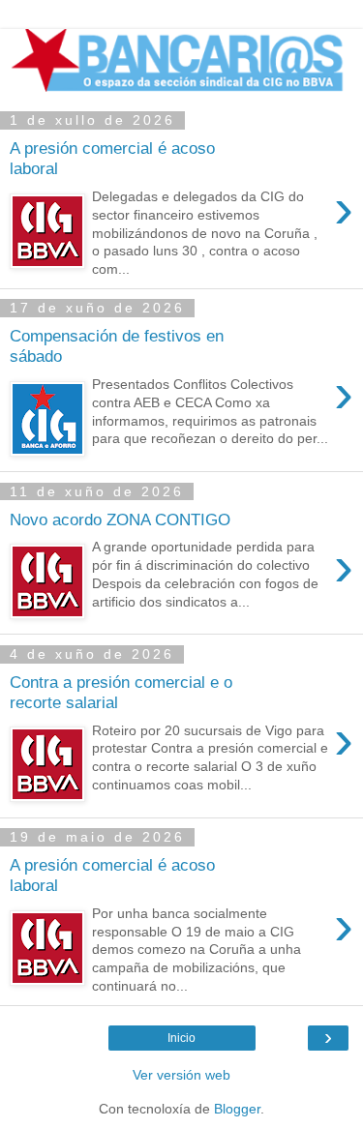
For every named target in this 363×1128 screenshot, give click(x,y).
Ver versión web (181, 1075)
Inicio (181, 1038)
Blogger (237, 1108)
